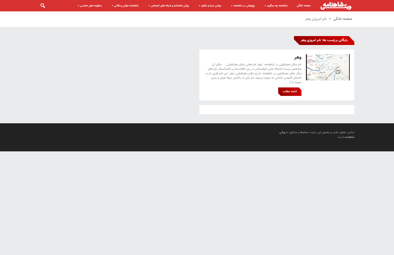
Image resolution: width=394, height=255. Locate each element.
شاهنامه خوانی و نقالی (126, 6)
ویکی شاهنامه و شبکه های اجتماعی (170, 6)
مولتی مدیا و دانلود (211, 6)
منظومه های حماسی (91, 6)
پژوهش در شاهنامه (244, 6)
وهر (297, 57)
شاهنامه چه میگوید (277, 6)
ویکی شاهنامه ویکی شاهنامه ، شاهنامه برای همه (336, 5)
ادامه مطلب (290, 91)
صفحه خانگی (304, 6)
